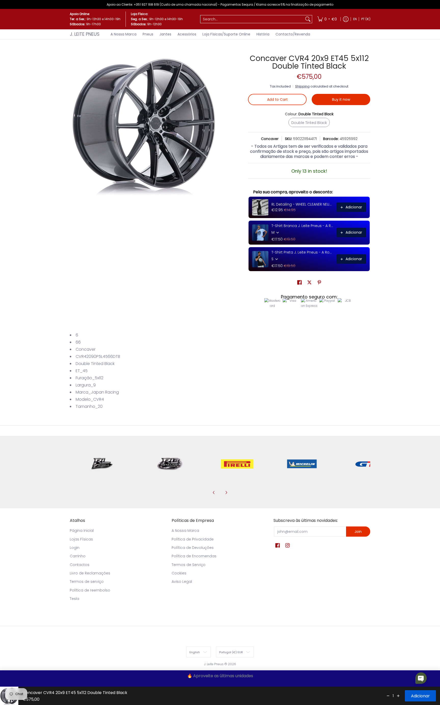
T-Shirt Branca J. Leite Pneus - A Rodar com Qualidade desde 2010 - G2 (302, 225)
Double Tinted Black (95, 364)
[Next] (226, 492)
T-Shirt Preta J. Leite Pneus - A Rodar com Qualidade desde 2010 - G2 (302, 252)
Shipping (302, 86)
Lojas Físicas (81, 539)
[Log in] (346, 19)
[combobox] (252, 19)
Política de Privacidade (193, 539)
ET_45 (82, 371)
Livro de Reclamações (90, 573)
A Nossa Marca (185, 530)
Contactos (79, 564)
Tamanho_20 (89, 406)
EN (355, 19)
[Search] (308, 19)
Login (74, 547)
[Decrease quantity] (388, 695)
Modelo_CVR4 (90, 399)
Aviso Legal (182, 581)
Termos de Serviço (188, 564)
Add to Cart (277, 99)
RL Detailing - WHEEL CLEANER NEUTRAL (302, 204)
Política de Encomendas (194, 556)
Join (358, 531)
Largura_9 (86, 385)
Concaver (270, 138)
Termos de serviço (87, 581)
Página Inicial (82, 530)
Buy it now (341, 99)
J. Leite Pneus (85, 34)
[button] (299, 282)
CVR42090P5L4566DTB (98, 356)
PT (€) (365, 19)
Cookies (179, 573)
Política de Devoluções (193, 547)
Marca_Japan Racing (97, 392)
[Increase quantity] (398, 695)
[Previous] (213, 492)
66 (78, 342)
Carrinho (78, 556)
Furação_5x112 (89, 378)
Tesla (74, 598)
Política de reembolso (90, 590)
